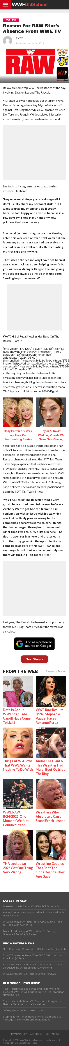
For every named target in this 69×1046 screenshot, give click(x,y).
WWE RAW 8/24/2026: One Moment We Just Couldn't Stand (16, 818)
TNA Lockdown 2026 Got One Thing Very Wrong (18, 868)
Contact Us (52, 1034)
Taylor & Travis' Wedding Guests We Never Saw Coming (51, 435)
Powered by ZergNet (55, 671)
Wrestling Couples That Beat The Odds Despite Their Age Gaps (50, 870)
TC (21, 38)
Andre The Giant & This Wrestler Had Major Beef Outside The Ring (50, 767)
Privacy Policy (18, 1034)
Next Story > (34, 659)
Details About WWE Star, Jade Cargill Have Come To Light (17, 716)
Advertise (36, 1034)
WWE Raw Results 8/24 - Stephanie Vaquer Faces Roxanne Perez (49, 716)
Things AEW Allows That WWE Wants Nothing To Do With (18, 765)
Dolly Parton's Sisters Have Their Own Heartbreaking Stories (18, 435)
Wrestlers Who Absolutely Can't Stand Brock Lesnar (50, 816)
